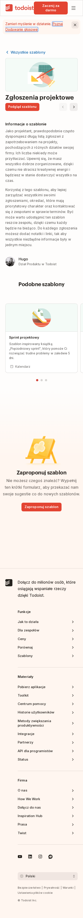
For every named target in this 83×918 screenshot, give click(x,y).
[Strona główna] (20, 8)
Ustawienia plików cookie (35, 892)
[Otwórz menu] (73, 8)
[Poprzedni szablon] (63, 107)
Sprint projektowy (24, 337)
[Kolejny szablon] (74, 107)
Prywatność (52, 887)
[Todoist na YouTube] (20, 857)
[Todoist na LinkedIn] (30, 857)
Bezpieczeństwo (29, 887)
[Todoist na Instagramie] (40, 857)
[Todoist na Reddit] (50, 857)
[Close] (75, 24)
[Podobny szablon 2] (42, 380)
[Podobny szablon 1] (37, 380)
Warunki (68, 887)
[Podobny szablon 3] (46, 380)
